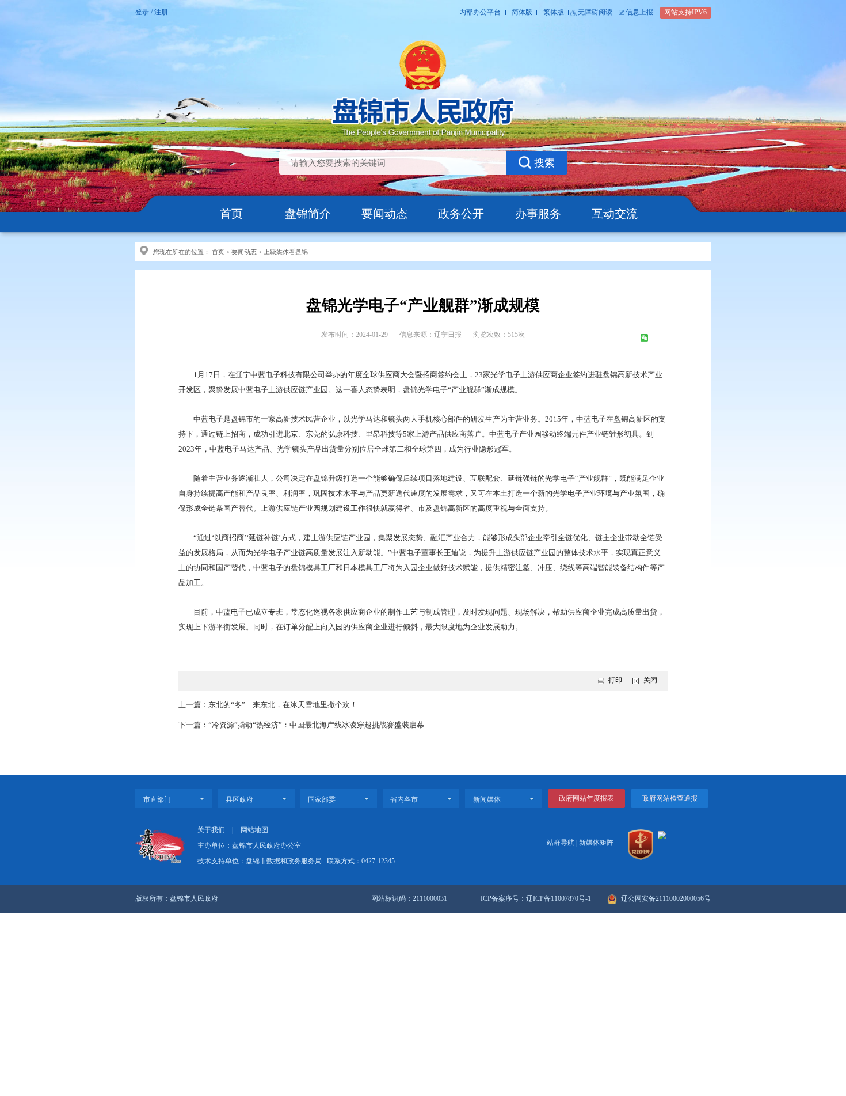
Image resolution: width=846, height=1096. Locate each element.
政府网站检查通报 (670, 798)
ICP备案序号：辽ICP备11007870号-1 (536, 898)
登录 (142, 12)
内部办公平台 (480, 12)
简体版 (522, 12)
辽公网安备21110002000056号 (665, 898)
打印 (615, 680)
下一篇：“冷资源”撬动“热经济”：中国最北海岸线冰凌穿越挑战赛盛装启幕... (303, 724)
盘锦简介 (308, 213)
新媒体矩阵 (596, 843)
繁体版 (553, 12)
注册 (161, 12)
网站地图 (254, 830)
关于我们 (211, 830)
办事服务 (538, 213)
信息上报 (639, 12)
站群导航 (560, 843)
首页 (231, 213)
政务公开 (461, 213)
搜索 (544, 163)
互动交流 (615, 213)
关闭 (650, 680)
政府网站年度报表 (586, 798)
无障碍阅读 (595, 12)
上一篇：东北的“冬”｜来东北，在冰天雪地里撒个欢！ (267, 704)
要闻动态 (384, 213)
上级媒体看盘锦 (286, 251)
